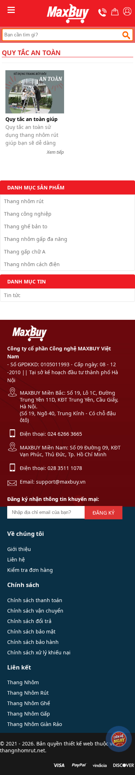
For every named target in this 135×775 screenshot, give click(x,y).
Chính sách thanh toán (34, 600)
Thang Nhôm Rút (28, 692)
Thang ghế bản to (25, 226)
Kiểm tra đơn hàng (30, 569)
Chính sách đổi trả (29, 621)
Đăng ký (103, 512)
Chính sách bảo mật (31, 631)
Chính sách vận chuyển (35, 610)
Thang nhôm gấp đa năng (35, 239)
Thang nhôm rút (24, 201)
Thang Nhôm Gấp (28, 713)
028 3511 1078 (65, 468)
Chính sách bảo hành (33, 642)
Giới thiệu (19, 549)
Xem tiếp (55, 152)
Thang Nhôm (23, 682)
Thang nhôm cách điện (32, 264)
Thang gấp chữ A (24, 251)
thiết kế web (78, 743)
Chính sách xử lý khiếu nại (39, 652)
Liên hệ (16, 559)
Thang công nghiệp (27, 213)
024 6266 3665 (65, 433)
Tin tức (12, 295)
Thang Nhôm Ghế (28, 703)
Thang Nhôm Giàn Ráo (34, 724)
